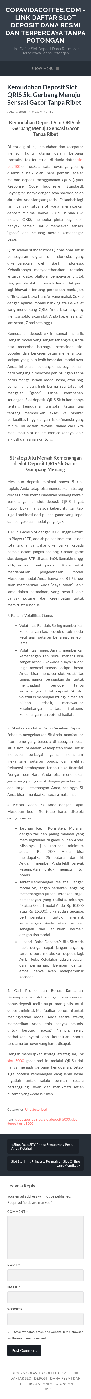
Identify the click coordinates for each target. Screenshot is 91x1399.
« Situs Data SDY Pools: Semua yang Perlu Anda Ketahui (42, 1146)
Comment (17, 1211)
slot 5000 (15, 1060)
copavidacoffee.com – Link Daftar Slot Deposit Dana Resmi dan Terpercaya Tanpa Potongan (45, 1378)
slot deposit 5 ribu (28, 1119)
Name (13, 1265)
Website (14, 1309)
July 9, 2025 (17, 111)
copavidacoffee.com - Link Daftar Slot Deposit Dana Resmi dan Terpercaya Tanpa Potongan (46, 25)
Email (13, 1287)
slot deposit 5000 (57, 1119)
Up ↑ (47, 1389)
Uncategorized (36, 1109)
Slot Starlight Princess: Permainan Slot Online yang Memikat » (45, 1163)
